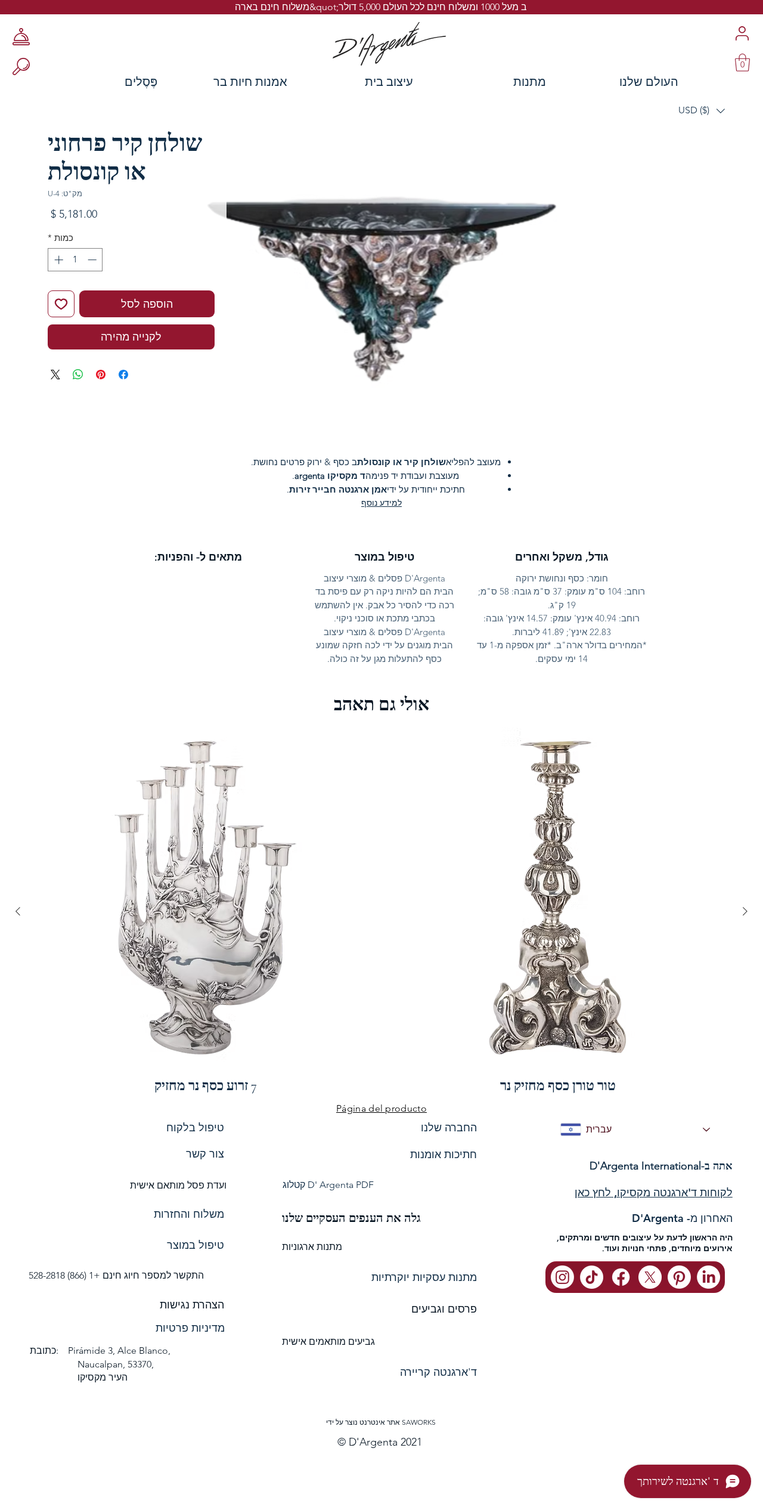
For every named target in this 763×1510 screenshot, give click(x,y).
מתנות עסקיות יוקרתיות (424, 1277)
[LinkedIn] (708, 1277)
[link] (742, 63)
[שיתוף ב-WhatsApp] (78, 374)
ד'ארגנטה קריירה (438, 1372)
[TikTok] (591, 1277)
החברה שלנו (449, 1127)
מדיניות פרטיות (190, 1328)
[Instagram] (562, 1277)
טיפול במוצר (195, 1245)
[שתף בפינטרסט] (101, 374)
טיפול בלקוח (195, 1127)
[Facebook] (620, 1277)
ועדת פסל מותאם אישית (178, 1185)
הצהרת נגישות (192, 1304)
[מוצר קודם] (745, 911)
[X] (650, 1277)
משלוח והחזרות (189, 1214)
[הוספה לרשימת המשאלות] (61, 303)
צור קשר (205, 1154)
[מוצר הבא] (18, 911)
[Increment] (57, 260)
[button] (702, 110)
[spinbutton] (75, 260)
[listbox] (702, 110)
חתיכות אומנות (443, 1154)
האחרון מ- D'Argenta (682, 1218)
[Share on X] (55, 374)
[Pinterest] (679, 1277)
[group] (381, 911)
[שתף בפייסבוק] (123, 374)
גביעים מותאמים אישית (328, 1341)
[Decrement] (93, 260)
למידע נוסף (381, 502)
